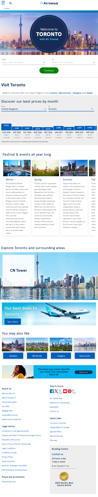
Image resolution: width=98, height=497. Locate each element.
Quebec (13, 355)
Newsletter (54, 407)
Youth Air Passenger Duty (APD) (14, 465)
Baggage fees (7, 410)
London (53, 92)
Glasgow (77, 92)
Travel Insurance (8, 461)
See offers (12, 321)
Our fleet (5, 406)
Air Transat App (56, 398)
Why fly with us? (8, 393)
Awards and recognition (11, 419)
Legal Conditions (8, 448)
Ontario (6, 8)
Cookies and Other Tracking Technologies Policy (21, 435)
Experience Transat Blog (59, 402)
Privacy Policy (7, 457)
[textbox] (24, 62)
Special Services (56, 436)
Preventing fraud (8, 481)
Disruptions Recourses (11, 439)
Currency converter (58, 423)
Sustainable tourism (10, 415)
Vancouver (84, 355)
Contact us (54, 411)
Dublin (89, 92)
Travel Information (9, 402)
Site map (53, 440)
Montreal (37, 355)
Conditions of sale (9, 452)
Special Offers (55, 431)
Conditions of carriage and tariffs (15, 431)
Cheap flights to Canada (59, 427)
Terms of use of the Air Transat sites (16, 444)
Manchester (65, 92)
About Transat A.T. (9, 397)
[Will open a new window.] (52, 391)
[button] (49, 70)
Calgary (61, 355)
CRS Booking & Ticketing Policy (14, 470)
